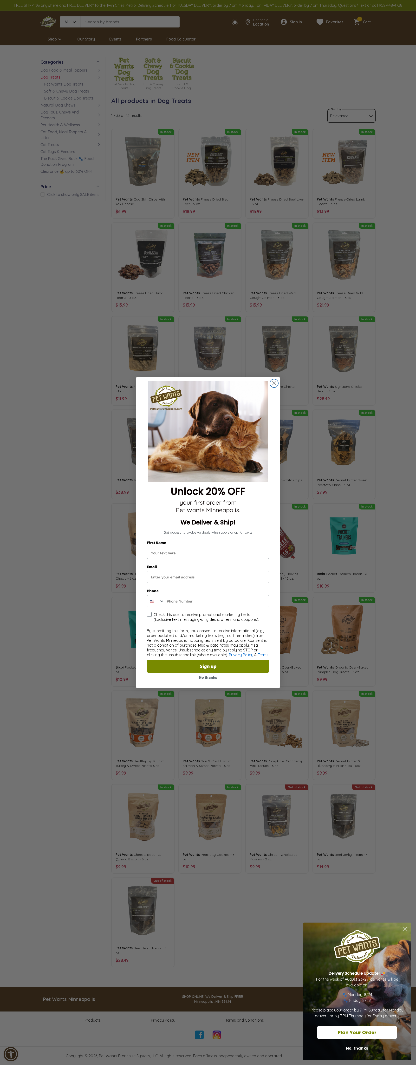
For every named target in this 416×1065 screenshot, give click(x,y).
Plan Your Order (357, 1032)
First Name (156, 542)
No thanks (208, 677)
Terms (263, 654)
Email (152, 566)
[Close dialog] (274, 383)
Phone (153, 591)
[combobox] (155, 601)
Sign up (208, 666)
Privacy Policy (241, 654)
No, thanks (357, 1048)
